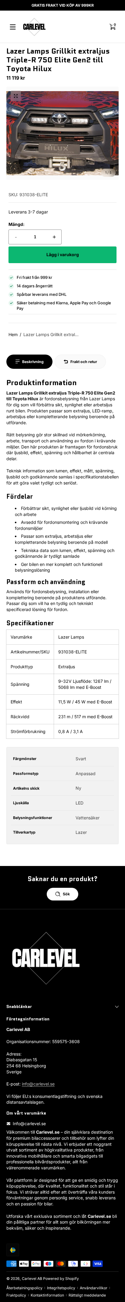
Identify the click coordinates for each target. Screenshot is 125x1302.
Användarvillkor (93, 1288)
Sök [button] (66, 894)
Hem (13, 334)
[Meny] (12, 27)
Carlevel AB (32, 1278)
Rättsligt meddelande (87, 1295)
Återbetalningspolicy (24, 1288)
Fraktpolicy (16, 1295)
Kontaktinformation (47, 1295)
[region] (62, 5)
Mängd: (16, 224)
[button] (16, 96)
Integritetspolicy (61, 1288)
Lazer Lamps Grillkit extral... (51, 334)
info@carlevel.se (38, 1083)
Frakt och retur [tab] (83, 361)
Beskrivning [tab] (33, 361)
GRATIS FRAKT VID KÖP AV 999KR (63, 5)
